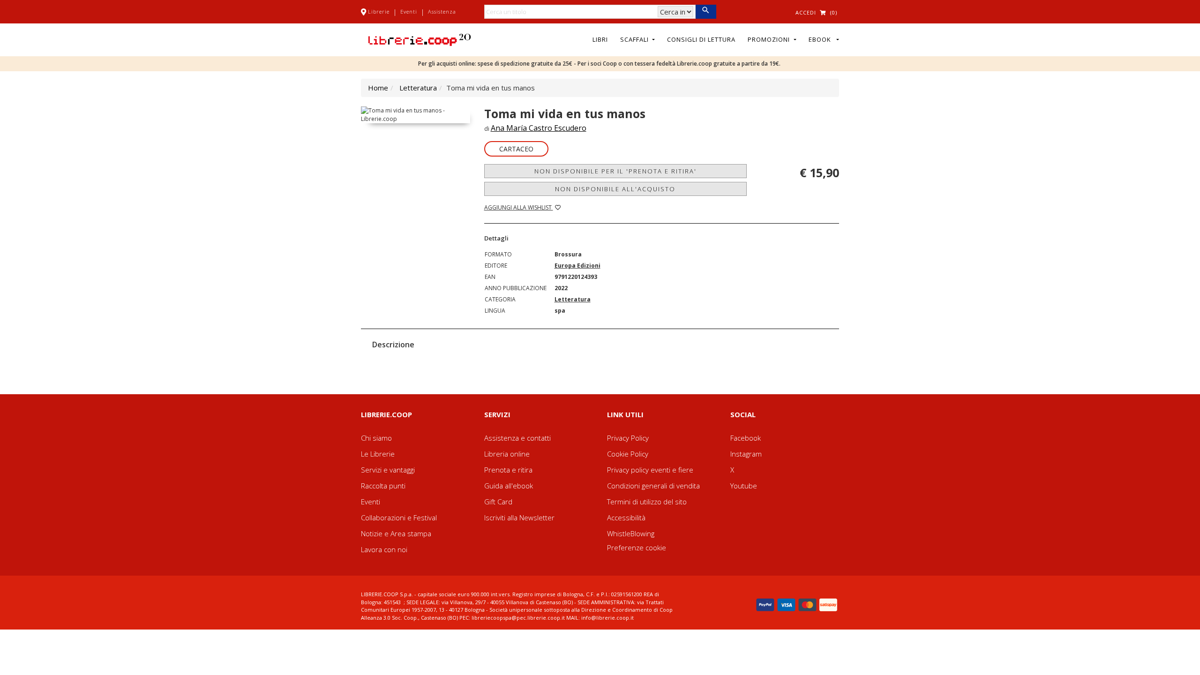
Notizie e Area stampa (396, 533)
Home (378, 87)
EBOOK (822, 39)
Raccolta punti (383, 485)
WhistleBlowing (630, 533)
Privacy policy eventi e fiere (650, 469)
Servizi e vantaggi (388, 469)
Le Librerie (378, 453)
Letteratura (418, 87)
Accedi (805, 12)
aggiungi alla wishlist (518, 207)
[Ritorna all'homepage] (419, 39)
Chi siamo (376, 437)
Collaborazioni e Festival (399, 517)
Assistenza (442, 11)
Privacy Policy (628, 437)
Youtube (743, 485)
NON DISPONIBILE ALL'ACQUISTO (615, 189)
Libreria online (507, 453)
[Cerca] (705, 12)
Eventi (408, 11)
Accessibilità (626, 517)
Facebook (745, 437)
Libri (600, 39)
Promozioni (770, 39)
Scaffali (635, 39)
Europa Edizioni (577, 266)
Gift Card (498, 501)
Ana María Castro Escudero (538, 128)
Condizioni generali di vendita (653, 485)
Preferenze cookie (636, 547)
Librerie (379, 11)
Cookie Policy (627, 453)
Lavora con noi (384, 549)
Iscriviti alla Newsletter (519, 517)
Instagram (746, 453)
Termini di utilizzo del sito (647, 501)
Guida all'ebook (508, 485)
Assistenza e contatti (517, 437)
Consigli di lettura (701, 39)
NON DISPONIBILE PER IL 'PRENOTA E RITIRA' (615, 171)
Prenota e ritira (508, 469)
